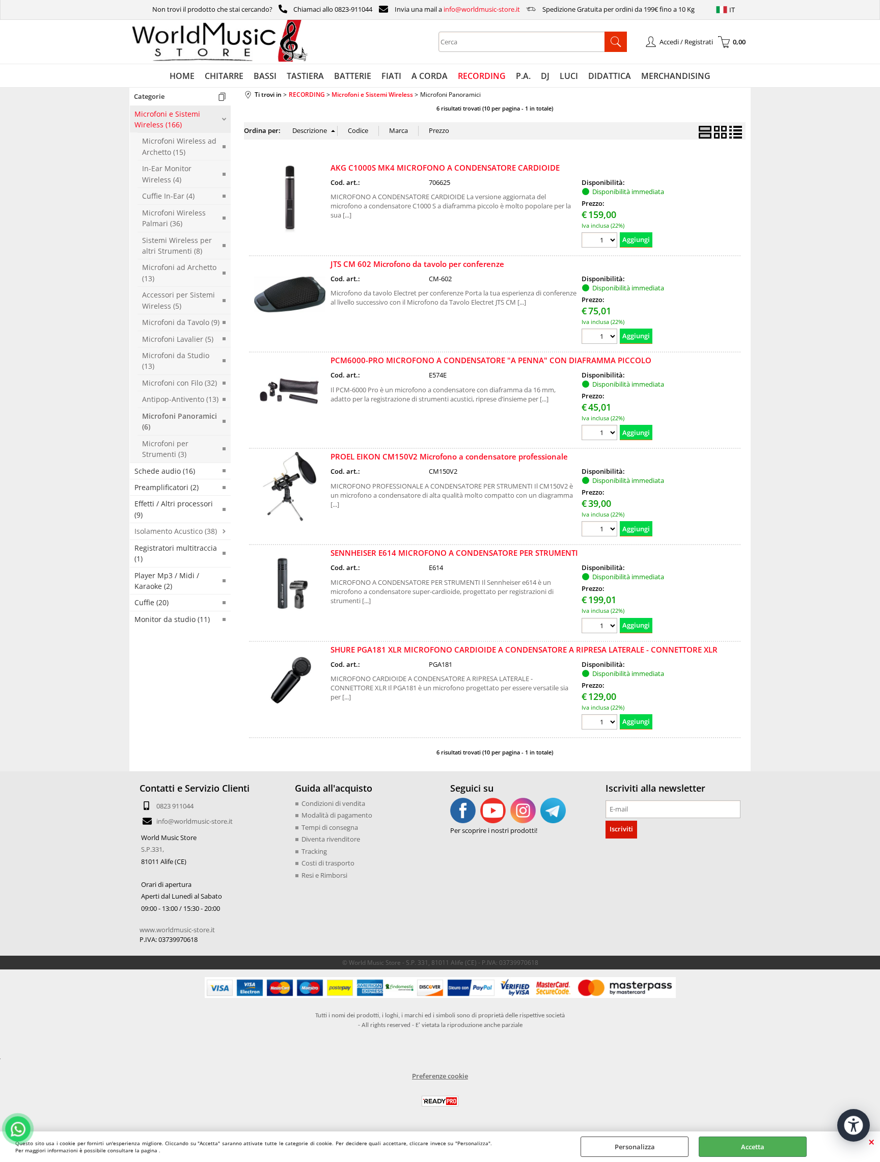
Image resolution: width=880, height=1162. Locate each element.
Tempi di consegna (329, 827)
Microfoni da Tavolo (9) (180, 322)
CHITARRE (224, 76)
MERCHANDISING (675, 76)
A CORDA (429, 76)
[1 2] (601, 241)
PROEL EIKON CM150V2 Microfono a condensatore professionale (449, 456)
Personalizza (635, 1146)
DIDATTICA (609, 76)
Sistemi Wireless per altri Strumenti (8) (177, 245)
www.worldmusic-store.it (177, 929)
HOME (182, 76)
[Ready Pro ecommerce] (440, 1101)
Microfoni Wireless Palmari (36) (174, 218)
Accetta (752, 1146)
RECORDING (482, 76)
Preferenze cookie (440, 1075)
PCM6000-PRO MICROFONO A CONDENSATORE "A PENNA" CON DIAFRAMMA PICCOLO (491, 360)
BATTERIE (352, 76)
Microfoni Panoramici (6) (179, 421)
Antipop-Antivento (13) (180, 399)
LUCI (569, 76)
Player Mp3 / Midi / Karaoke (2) (166, 581)
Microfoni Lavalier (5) (177, 339)
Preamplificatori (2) (166, 487)
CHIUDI (871, 1142)
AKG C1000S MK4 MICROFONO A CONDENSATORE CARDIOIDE (445, 168)
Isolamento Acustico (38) (175, 531)
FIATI (391, 76)
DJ (545, 76)
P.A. (523, 76)
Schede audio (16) (164, 471)
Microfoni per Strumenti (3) (165, 449)
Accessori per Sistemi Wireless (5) (178, 300)
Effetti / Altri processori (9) (173, 509)
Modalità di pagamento (336, 815)
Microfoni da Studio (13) (175, 360)
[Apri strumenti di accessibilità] (853, 1125)
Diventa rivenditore (330, 839)
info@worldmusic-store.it (482, 9)
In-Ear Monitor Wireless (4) (166, 174)
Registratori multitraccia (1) (175, 553)
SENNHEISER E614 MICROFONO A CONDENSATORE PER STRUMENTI (454, 553)
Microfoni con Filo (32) (179, 383)
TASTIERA (305, 76)
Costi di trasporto (327, 863)
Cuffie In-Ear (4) (168, 196)
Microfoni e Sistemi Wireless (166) (167, 119)
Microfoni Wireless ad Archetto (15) (179, 146)
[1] (601, 337)
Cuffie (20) (151, 602)
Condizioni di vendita (333, 803)
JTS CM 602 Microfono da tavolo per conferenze (417, 264)
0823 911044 (175, 805)
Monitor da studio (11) (172, 619)
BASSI (265, 76)
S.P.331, (152, 849)
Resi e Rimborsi (324, 875)
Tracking (314, 851)
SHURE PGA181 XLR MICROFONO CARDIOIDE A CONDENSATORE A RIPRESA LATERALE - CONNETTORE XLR (524, 649)
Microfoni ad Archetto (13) (179, 272)
